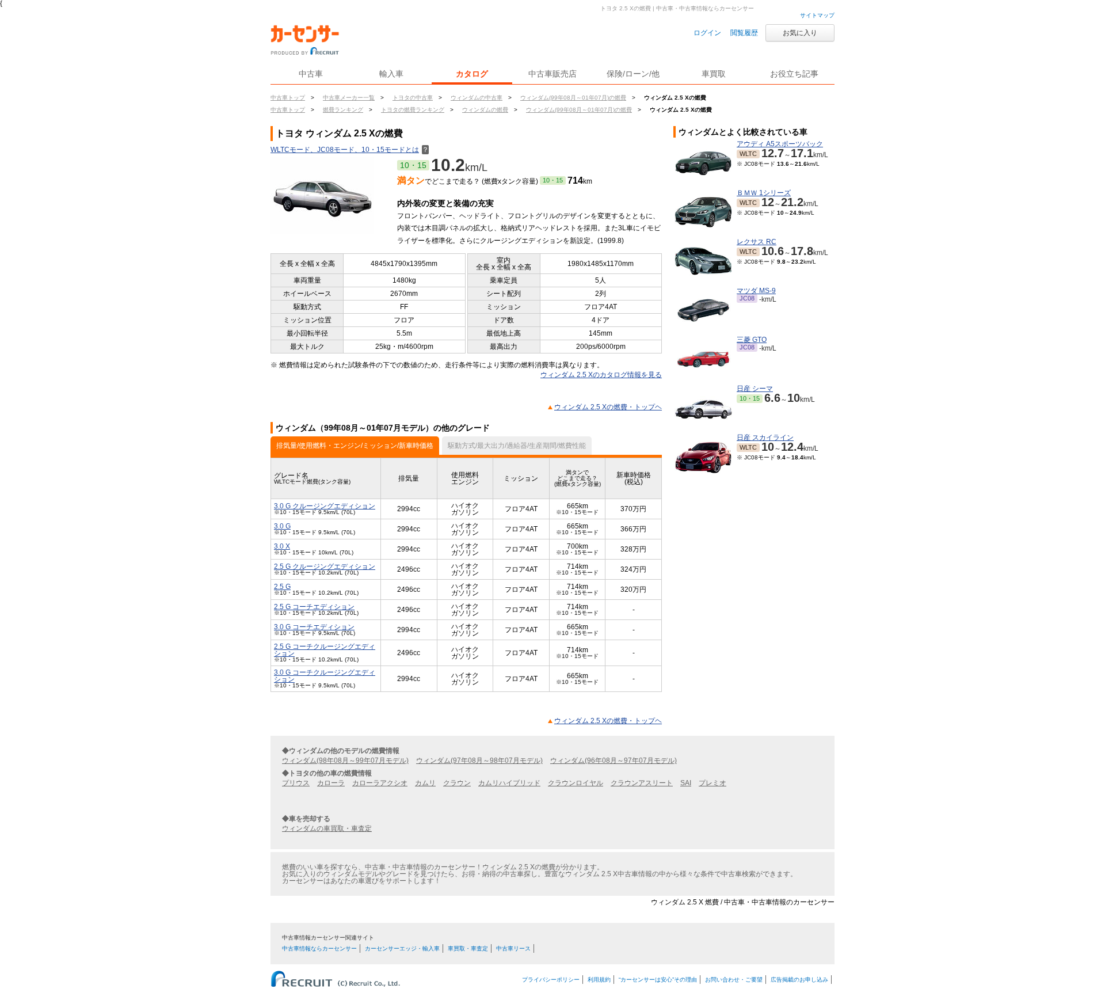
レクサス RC (756, 242)
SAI (685, 783)
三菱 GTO (752, 340)
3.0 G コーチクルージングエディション (324, 675)
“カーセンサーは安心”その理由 (658, 979)
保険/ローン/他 (633, 73)
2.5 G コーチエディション (314, 607)
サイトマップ (817, 15)
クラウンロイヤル (575, 783)
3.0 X (282, 546)
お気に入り (800, 33)
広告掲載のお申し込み (799, 979)
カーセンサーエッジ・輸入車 (402, 948)
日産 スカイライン (765, 438)
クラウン (457, 783)
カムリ (425, 783)
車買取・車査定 (468, 948)
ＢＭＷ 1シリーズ (764, 193)
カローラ (331, 783)
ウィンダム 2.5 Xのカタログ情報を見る (601, 375)
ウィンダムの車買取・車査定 (327, 828)
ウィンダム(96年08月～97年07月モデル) (613, 760)
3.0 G (282, 526)
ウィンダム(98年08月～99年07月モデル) (345, 760)
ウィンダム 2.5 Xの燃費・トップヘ (608, 407)
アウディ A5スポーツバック (780, 144)
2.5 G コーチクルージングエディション (324, 649)
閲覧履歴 (744, 33)
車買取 (714, 73)
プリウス (296, 783)
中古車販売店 (552, 73)
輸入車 (391, 73)
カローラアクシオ (379, 783)
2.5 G (282, 587)
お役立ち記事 (794, 73)
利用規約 (599, 979)
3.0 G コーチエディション (314, 627)
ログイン (707, 33)
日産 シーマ (755, 389)
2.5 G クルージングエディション (324, 566)
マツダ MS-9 (756, 291)
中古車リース (513, 948)
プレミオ (712, 783)
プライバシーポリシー (551, 979)
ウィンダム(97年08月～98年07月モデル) (479, 760)
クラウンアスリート (642, 783)
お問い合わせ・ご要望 (734, 979)
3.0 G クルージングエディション (324, 506)
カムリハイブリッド (509, 783)
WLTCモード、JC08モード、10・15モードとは (349, 150)
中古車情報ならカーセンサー (319, 948)
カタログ (472, 73)
